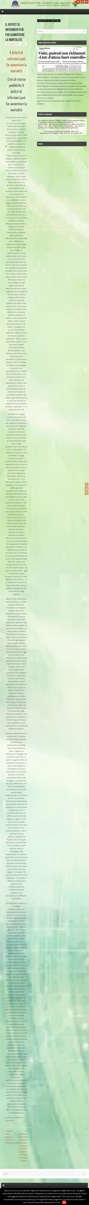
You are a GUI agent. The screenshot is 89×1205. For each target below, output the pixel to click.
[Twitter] (86, 489)
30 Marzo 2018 (13, 44)
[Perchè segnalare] (62, 126)
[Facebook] (86, 484)
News (23, 44)
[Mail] (86, 493)
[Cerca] (84, 31)
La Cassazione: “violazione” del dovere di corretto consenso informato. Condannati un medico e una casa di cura (23, 1146)
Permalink (9, 1120)
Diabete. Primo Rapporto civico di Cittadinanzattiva (10, 1137)
